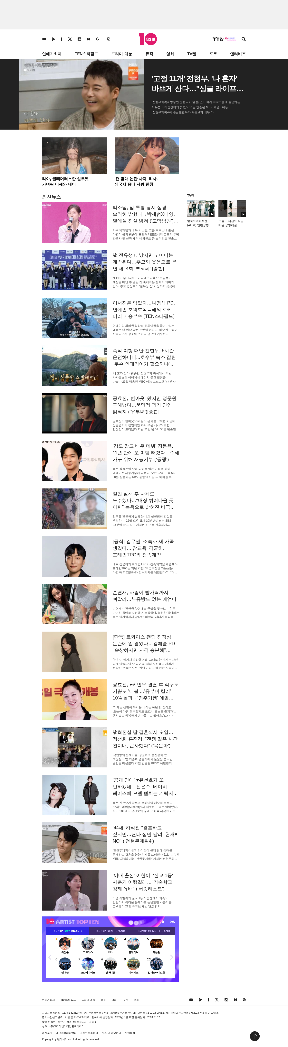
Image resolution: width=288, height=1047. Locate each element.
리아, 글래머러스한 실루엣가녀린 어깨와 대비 (65, 181)
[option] (110, 956)
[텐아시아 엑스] (70, 39)
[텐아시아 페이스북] (61, 39)
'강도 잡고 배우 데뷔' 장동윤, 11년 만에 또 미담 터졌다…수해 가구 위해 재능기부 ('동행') (146, 452)
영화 (170, 54)
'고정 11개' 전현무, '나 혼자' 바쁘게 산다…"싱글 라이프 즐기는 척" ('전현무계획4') (194, 88)
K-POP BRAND (67, 931)
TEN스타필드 (86, 54)
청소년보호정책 (89, 1032)
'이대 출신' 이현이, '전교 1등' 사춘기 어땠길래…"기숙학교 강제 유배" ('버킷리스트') (143, 882)
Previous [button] (50, 956)
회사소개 (47, 1032)
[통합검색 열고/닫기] (244, 39)
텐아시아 (62, 1039)
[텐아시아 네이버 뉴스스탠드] (88, 39)
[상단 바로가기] (255, 1036)
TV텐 (191, 54)
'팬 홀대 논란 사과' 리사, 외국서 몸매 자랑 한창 (136, 181)
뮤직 (149, 54)
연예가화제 (52, 54)
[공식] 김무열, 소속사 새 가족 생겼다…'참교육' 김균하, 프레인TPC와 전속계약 (143, 548)
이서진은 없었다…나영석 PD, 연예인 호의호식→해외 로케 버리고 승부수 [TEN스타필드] (144, 309)
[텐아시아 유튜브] (44, 39)
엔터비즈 (238, 54)
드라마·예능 (121, 54)
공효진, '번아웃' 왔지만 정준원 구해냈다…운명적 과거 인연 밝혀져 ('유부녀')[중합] (145, 405)
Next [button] (171, 956)
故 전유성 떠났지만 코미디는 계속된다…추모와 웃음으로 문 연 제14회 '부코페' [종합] (145, 261)
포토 (213, 54)
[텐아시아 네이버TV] (53, 39)
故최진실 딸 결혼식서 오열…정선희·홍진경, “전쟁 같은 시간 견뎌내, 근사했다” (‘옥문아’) (145, 739)
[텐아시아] (148, 39)
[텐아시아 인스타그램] (79, 39)
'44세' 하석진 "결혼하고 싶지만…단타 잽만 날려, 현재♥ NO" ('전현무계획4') (145, 834)
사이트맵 (130, 1032)
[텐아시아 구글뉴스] (97, 39)
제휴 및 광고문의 (111, 1032)
